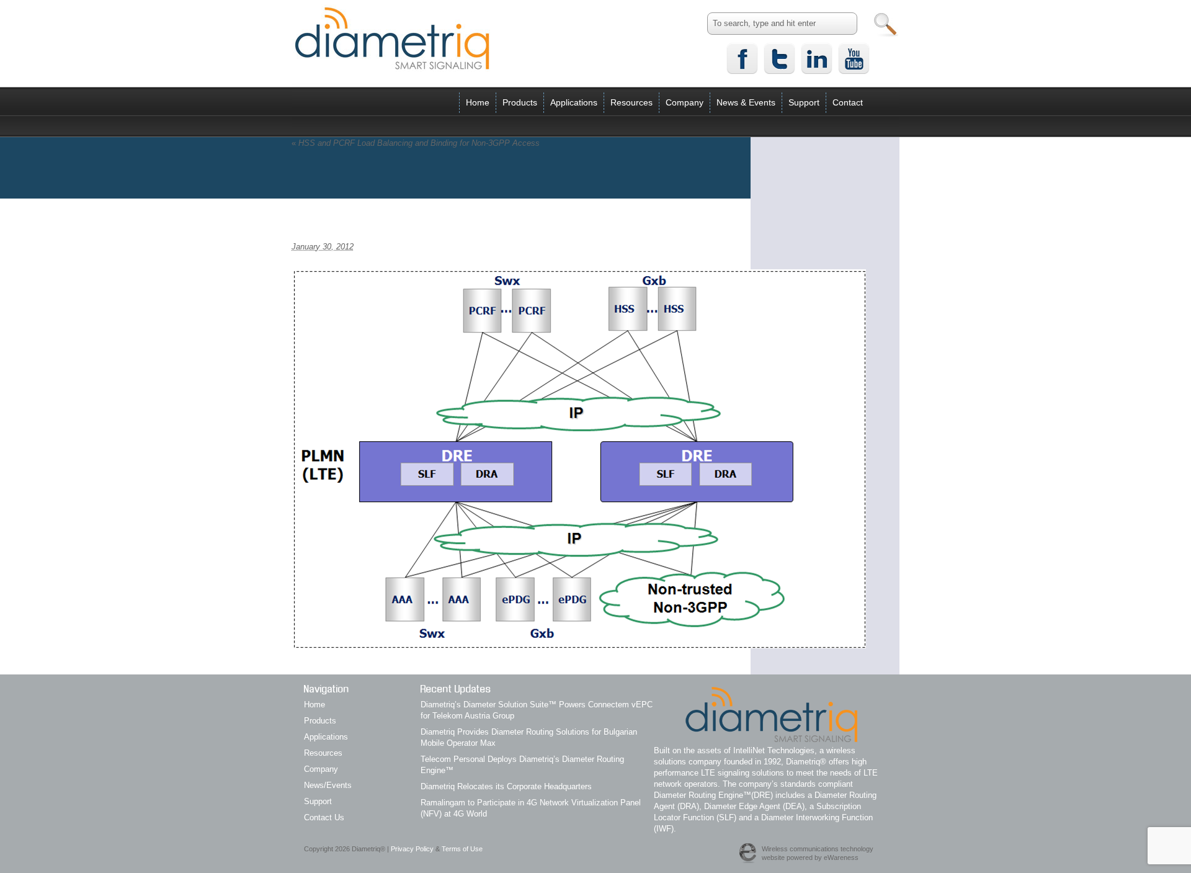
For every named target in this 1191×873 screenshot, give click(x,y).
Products (519, 102)
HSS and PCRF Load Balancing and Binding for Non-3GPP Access (416, 143)
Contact (847, 102)
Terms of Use (462, 849)
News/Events (328, 785)
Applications (573, 102)
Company (684, 102)
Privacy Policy (412, 849)
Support (803, 102)
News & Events (745, 102)
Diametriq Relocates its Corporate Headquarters (506, 786)
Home (477, 102)
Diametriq (392, 38)
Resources (631, 102)
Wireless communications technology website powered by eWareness (817, 853)
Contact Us (324, 817)
